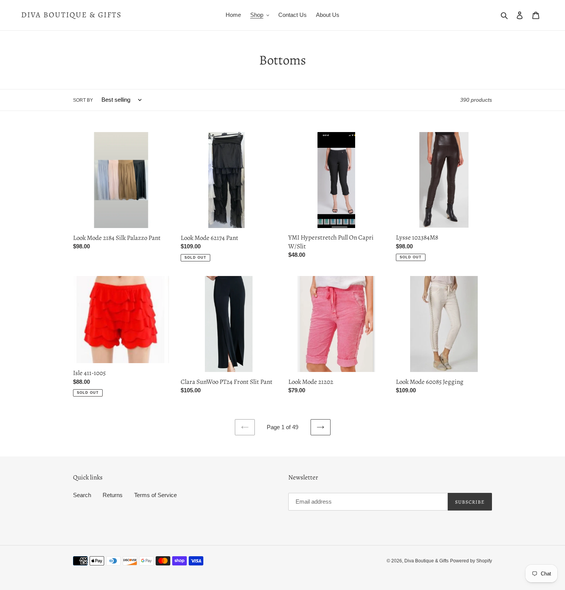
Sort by (83, 100)
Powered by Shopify (471, 561)
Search (82, 495)
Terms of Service (155, 495)
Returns (113, 495)
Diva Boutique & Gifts (71, 15)
